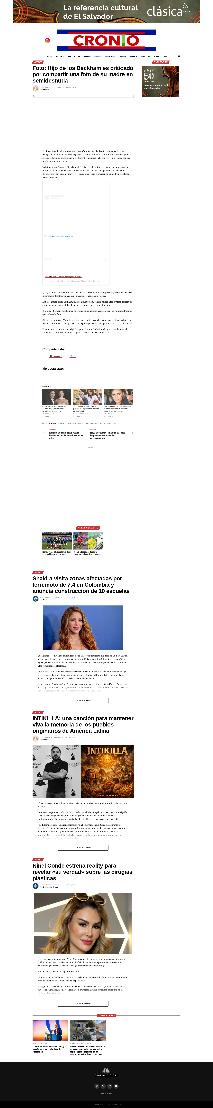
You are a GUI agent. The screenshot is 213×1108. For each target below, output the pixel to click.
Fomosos (80, 424)
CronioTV (133, 56)
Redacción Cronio (50, 600)
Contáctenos (106, 1093)
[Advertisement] (88, 485)
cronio (46, 90)
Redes (164, 56)
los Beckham (92, 424)
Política (71, 56)
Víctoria (112, 424)
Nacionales (60, 56)
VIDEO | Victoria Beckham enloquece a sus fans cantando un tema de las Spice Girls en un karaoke (118, 408)
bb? (78, 281)
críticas (63, 424)
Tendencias (145, 56)
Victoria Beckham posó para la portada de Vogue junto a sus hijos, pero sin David (86, 408)
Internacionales (84, 56)
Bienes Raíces (110, 56)
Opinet (156, 56)
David (71, 424)
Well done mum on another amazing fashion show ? (63, 277)
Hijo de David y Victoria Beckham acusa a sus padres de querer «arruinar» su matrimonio (54, 408)
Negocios (97, 56)
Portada (49, 56)
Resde (103, 424)
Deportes (122, 56)
